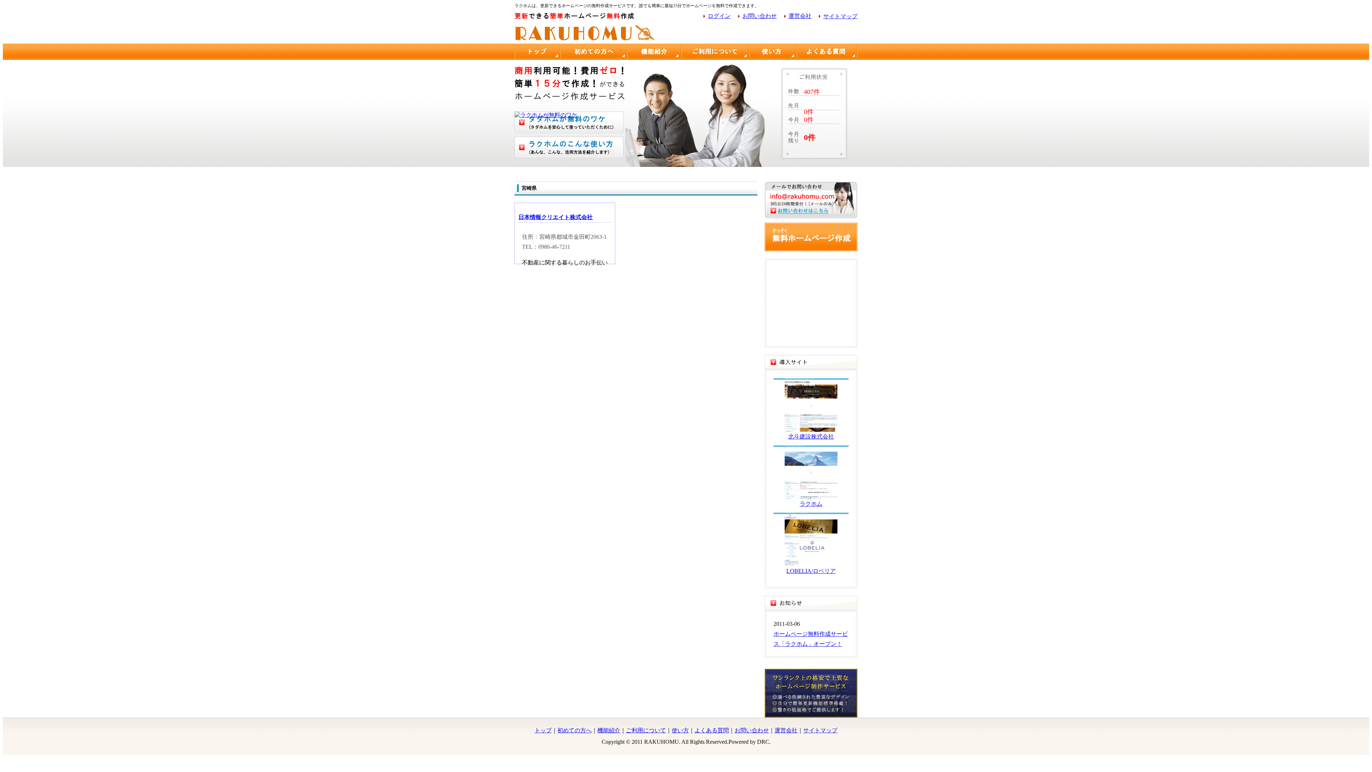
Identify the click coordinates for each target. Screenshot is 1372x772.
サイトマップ (840, 16)
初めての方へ (574, 730)
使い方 (680, 730)
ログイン (719, 16)
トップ (543, 730)
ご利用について (646, 730)
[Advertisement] (774, 33)
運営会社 (800, 16)
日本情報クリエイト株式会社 (555, 217)
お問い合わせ (759, 16)
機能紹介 (608, 730)
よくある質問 (712, 730)
